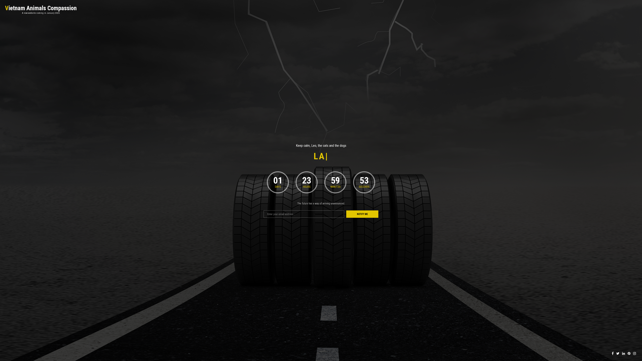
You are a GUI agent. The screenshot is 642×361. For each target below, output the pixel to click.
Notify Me (362, 214)
